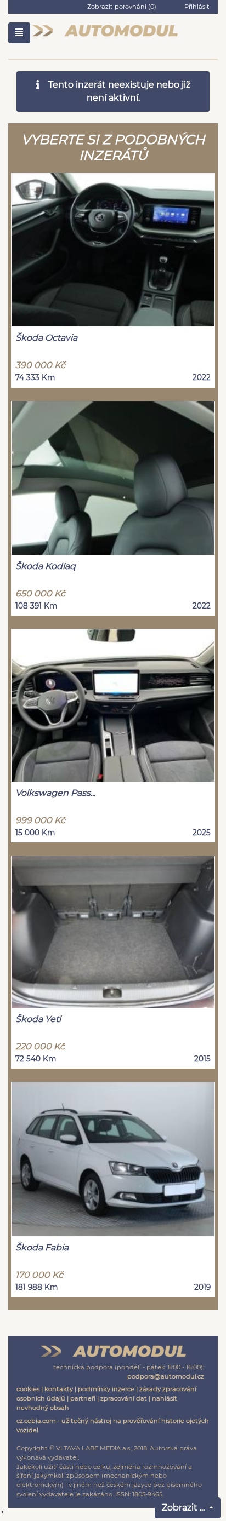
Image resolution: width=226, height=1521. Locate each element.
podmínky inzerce (106, 1389)
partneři (82, 1398)
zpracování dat (123, 1398)
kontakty (58, 1389)
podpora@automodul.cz (165, 1376)
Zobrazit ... (184, 1507)
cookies (27, 1389)
